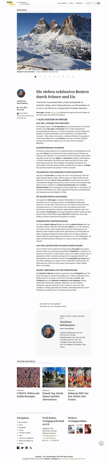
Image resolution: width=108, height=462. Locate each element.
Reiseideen (22, 10)
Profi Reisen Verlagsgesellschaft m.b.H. (73, 459)
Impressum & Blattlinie (26, 438)
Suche (21, 443)
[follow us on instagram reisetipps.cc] (26, 448)
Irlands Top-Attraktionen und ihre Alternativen (53, 396)
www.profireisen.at (49, 438)
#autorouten (21, 118)
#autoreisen (23, 113)
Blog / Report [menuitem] (62, 3)
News (21, 425)
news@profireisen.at (49, 436)
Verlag (21, 430)
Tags (20, 435)
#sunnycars (30, 116)
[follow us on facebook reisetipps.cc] (18, 448)
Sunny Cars (55, 112)
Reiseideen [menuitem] (79, 3)
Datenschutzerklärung (26, 441)
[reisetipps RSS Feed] (31, 448)
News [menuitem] (71, 3)
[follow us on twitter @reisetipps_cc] (22, 448)
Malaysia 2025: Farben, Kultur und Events (78, 396)
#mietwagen (21, 116)
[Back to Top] (101, 443)
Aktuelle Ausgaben (25, 433)
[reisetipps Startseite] (12, 3)
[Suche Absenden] (99, 3)
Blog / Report (23, 422)
